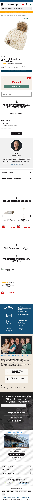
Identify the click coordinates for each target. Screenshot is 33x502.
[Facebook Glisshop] (13, 420)
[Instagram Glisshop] (16, 420)
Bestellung (7, 466)
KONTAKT (17, 372)
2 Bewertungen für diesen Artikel (15, 63)
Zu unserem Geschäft (16, 454)
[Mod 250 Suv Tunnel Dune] (8, 213)
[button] (16, 172)
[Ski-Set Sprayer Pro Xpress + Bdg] (24, 213)
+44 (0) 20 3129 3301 (15, 164)
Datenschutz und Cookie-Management (20, 497)
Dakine (4, 57)
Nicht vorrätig (16, 86)
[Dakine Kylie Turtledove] (16, 35)
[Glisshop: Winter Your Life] (13, 4)
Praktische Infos (10, 473)
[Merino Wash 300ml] (8, 274)
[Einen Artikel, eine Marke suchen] (30, 8)
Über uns (6, 470)
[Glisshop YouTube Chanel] (20, 420)
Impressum (6, 497)
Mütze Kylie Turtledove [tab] (16, 113)
